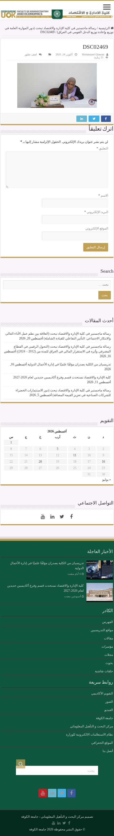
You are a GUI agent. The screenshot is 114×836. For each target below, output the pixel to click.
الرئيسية (105, 28)
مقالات (108, 638)
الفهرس (107, 622)
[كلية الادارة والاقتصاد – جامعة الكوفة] (57, 15)
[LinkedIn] (52, 516)
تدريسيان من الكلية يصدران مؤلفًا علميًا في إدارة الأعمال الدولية (69, 364)
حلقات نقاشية (104, 671)
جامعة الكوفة (104, 718)
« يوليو (106, 479)
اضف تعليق (31, 54)
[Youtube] (42, 516)
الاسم (103, 195)
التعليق (102, 148)
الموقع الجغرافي (102, 743)
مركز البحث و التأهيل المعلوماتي (91, 726)
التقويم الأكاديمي (102, 693)
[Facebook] (71, 516)
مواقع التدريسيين (102, 630)
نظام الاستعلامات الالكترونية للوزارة (89, 734)
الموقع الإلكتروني (96, 228)
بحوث (109, 663)
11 (74, 455)
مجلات (108, 655)
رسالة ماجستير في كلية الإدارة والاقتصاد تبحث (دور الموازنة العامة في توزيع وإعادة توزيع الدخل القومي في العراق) (59, 30)
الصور (109, 702)
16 (103, 461)
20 (40, 461)
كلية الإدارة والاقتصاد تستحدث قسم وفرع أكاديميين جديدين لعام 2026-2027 (62, 377)
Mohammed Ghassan (93, 54)
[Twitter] (62, 516)
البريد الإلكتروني (96, 212)
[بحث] (20, 763)
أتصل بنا (108, 751)
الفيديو (108, 710)
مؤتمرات (107, 646)
